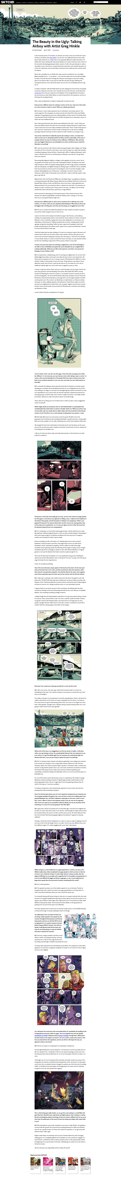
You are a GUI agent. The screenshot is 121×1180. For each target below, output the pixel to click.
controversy (38, 93)
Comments (56, 50)
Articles (24, 2)
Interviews (30, 2)
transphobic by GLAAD (41, 1035)
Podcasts (18, 2)
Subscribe (49, 2)
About (36, 2)
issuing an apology (63, 1035)
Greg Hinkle (53, 57)
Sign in (55, 2)
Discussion (42, 2)
